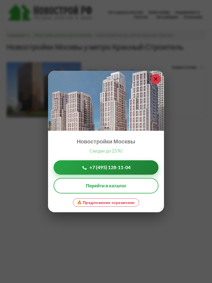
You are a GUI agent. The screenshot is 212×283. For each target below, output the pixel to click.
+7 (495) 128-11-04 (110, 167)
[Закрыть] (156, 79)
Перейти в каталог (106, 185)
